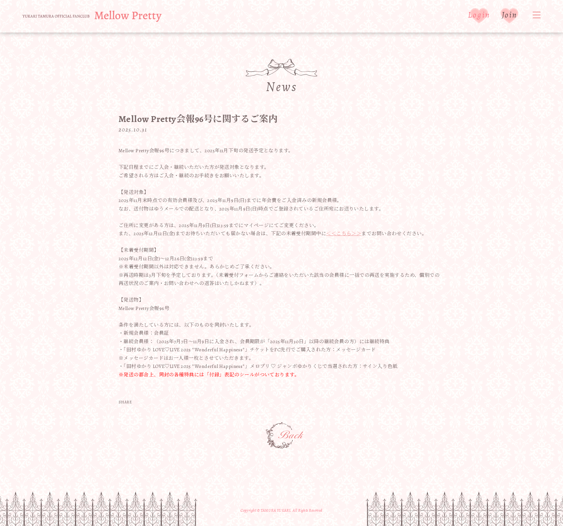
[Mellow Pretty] (92, 16)
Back (284, 436)
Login (479, 14)
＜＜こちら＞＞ (343, 233)
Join (509, 14)
